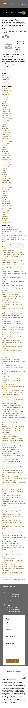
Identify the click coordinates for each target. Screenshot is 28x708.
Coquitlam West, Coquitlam (10, 312)
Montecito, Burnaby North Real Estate (13, 427)
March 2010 (5, 199)
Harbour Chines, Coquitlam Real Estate (13, 377)
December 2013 (6, 113)
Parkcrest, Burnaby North (9, 444)
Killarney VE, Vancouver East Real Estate (14, 400)
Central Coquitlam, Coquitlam (11, 266)
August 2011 (5, 167)
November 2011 (6, 161)
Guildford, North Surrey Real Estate (12, 375)
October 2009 (6, 207)
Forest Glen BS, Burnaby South (11, 340)
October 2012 (6, 140)
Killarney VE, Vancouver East (10, 398)
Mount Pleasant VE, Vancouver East (12, 428)
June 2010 (5, 193)
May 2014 (5, 104)
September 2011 (6, 165)
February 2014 (6, 109)
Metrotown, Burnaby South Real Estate (13, 417)
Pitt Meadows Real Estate (9, 448)
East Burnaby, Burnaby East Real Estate (13, 327)
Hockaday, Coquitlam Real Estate (12, 392)
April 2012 (5, 151)
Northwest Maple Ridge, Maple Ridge (13, 442)
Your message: (10, 643)
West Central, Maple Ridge (10, 551)
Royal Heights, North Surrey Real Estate (13, 482)
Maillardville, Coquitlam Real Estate (12, 411)
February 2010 (6, 201)
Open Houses (6, 81)
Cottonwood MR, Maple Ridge (10, 316)
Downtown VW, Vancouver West (11, 321)
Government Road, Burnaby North (12, 360)
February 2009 (6, 222)
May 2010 (5, 195)
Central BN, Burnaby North (10, 262)
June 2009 (5, 215)
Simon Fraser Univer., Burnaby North (12, 495)
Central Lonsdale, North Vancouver (12, 272)
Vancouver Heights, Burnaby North (12, 536)
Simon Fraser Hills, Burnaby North (12, 490)
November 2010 (6, 184)
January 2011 (5, 180)
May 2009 (5, 216)
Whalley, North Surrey (8, 564)
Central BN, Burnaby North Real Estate (13, 264)
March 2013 (5, 130)
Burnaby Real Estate (8, 251)
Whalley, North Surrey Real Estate (12, 566)
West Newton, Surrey (8, 559)
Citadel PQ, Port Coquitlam (10, 295)
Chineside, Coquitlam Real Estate (11, 293)
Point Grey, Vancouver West (10, 450)
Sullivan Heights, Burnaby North (11, 515)
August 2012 (5, 144)
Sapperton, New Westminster (11, 484)
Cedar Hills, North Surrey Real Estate (12, 260)
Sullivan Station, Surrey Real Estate (12, 520)
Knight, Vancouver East (9, 404)
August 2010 (5, 190)
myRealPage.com (17, 671)
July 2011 (4, 169)
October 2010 (6, 186)
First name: (9, 623)
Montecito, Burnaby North (9, 425)
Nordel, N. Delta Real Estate (10, 436)
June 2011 (5, 170)
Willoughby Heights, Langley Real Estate (13, 578)
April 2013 (5, 128)
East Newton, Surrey (8, 331)
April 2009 (5, 218)
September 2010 (7, 188)
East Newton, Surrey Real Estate (11, 333)
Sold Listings (5, 83)
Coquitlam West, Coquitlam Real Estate (13, 314)
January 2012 (6, 157)
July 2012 (4, 146)
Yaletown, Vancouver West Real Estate (13, 580)
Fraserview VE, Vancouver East (11, 350)
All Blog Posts (6, 75)
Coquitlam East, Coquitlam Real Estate (13, 308)
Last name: (9, 630)
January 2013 (6, 134)
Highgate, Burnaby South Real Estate (13, 390)
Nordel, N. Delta (6, 434)
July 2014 (4, 100)
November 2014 (6, 92)
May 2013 (4, 127)
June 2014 (5, 102)
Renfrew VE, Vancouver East (10, 476)
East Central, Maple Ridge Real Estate (13, 329)
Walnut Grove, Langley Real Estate (12, 545)
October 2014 (6, 94)
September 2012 (7, 142)
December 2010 (6, 182)
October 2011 (6, 163)
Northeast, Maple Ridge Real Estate (12, 440)
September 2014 (7, 96)
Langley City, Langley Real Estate (11, 406)
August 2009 (5, 211)
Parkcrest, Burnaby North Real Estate (13, 446)
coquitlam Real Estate (8, 310)
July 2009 (5, 213)
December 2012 (6, 136)
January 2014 (6, 111)
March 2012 (5, 153)
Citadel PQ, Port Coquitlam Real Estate (13, 296)
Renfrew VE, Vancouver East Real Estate (14, 478)
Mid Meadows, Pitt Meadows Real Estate (14, 419)
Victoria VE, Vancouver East (10, 543)
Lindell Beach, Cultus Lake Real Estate (13, 407)
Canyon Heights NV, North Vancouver (13, 252)
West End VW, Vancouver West (11, 553)
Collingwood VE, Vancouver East (11, 302)
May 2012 (4, 149)
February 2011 (6, 178)
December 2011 (6, 159)
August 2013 (5, 121)
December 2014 (7, 90)
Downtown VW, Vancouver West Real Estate (12, 34)
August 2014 (5, 98)
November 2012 (6, 138)
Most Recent (6, 88)
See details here (19, 52)
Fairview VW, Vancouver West (11, 335)
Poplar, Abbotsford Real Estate (11, 451)
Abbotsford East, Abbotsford (10, 229)
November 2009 (7, 205)
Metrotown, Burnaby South (10, 415)
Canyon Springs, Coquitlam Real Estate (13, 254)
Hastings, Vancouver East (9, 384)
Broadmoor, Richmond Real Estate (12, 243)
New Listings (5, 79)
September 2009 (7, 209)
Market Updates (7, 77)
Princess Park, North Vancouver (11, 459)
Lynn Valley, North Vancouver (10, 409)
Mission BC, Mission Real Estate (11, 423)
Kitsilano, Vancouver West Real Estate (13, 402)
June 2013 (5, 125)
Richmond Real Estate (8, 480)
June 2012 (5, 148)
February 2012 (6, 155)
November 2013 (6, 115)
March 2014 (5, 107)
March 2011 (5, 176)
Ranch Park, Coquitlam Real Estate (12, 471)
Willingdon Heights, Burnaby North (12, 572)
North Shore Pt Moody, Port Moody (12, 438)
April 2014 (5, 105)
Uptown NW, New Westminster (11, 530)
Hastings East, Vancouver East (11, 379)
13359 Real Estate (7, 228)
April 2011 (4, 174)
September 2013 (7, 119)
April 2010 (5, 197)
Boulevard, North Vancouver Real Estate (14, 235)
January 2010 (6, 203)
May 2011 (4, 172)
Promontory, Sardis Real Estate (11, 461)
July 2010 (4, 192)
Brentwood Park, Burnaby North (11, 237)
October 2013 (6, 117)
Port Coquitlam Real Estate (10, 453)
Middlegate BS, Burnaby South (11, 421)
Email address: (10, 637)
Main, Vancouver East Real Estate (12, 413)
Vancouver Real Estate (9, 541)
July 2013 (4, 123)
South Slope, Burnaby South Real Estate (13, 501)
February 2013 (6, 132)
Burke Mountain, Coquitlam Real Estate (13, 245)
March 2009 (5, 220)
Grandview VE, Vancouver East (11, 365)
